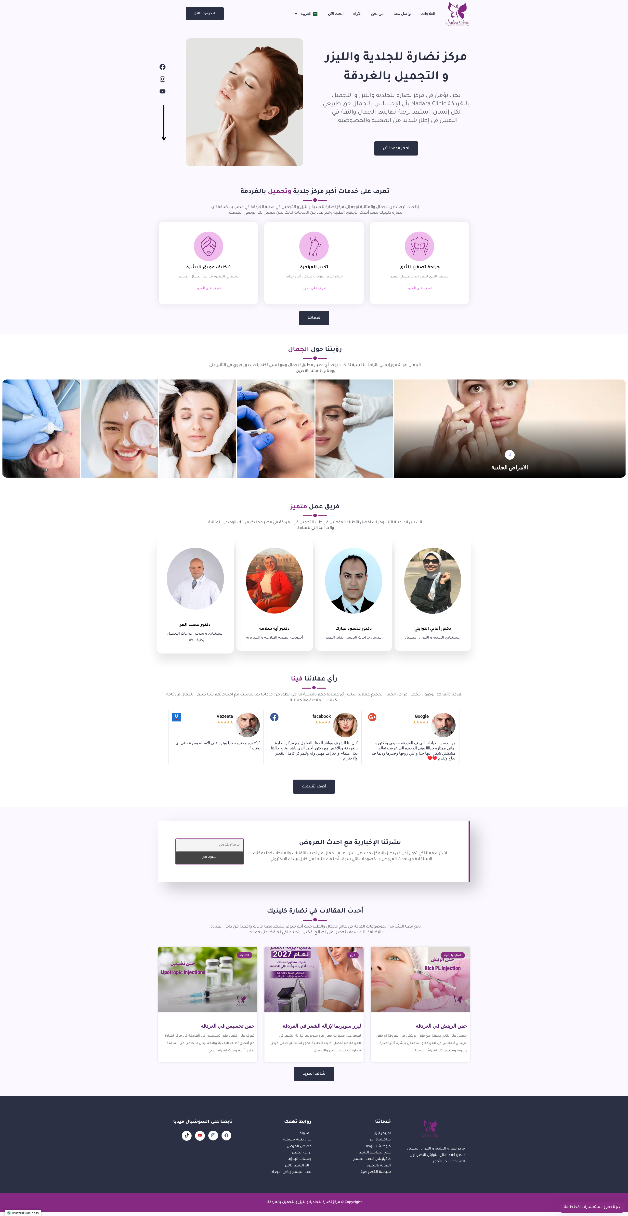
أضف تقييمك (314, 787)
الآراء (357, 13)
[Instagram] (162, 79)
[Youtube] (162, 91)
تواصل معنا (402, 13)
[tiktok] (187, 1136)
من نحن (377, 13)
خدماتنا (314, 318)
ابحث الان (335, 13)
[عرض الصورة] (510, 455)
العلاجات (428, 13)
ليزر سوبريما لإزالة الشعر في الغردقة (322, 1026)
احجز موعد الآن (204, 13)
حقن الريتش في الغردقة (441, 1026)
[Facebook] (162, 67)
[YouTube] (200, 1136)
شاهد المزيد (314, 1074)
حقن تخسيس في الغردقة (228, 1026)
